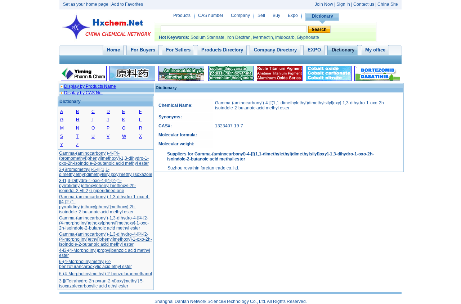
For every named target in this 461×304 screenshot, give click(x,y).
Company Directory (275, 50)
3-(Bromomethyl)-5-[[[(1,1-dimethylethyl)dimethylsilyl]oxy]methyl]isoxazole (105, 172)
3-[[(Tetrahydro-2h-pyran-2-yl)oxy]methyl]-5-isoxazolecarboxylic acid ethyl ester (101, 283)
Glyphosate (308, 37)
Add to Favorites (127, 4)
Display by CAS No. (83, 92)
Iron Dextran (239, 37)
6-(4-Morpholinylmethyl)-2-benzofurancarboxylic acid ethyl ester (95, 264)
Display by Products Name (90, 86)
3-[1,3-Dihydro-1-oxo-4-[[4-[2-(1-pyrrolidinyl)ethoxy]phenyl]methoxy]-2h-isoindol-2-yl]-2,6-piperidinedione (97, 185)
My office (375, 50)
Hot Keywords (173, 37)
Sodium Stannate (207, 37)
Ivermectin (263, 37)
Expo (293, 15)
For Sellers (178, 50)
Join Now (324, 4)
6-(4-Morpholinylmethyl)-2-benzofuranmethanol (105, 273)
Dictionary (322, 16)
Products (182, 15)
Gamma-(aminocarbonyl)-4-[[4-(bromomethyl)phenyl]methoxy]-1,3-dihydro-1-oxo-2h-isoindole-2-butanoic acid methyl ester (104, 158)
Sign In (343, 4)
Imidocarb (285, 37)
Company (240, 15)
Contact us (363, 4)
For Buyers (143, 50)
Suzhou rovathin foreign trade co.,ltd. (203, 168)
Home (113, 50)
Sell (261, 15)
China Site (387, 4)
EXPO (314, 50)
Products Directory (222, 50)
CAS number (210, 15)
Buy (276, 15)
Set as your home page (85, 4)
